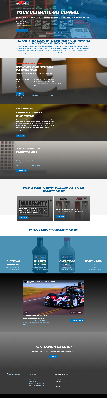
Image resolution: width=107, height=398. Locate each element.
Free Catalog (57, 3)
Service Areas (58, 381)
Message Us (58, 379)
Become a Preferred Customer (53, 50)
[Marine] (27, 163)
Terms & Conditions (59, 388)
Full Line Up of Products (77, 320)
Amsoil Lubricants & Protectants (36, 376)
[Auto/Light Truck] (20, 160)
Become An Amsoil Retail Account (36, 387)
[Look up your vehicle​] (21, 21)
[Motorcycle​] (18, 163)
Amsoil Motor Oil (32, 374)
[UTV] (27, 160)
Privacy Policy (58, 386)
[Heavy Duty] (34, 163)
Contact (75, 3)
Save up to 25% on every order (62, 374)
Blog (80, 3)
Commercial (68, 52)
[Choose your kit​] (20, 23)
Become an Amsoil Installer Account (37, 385)
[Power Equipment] (36, 165)
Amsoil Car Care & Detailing (35, 378)
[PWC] (27, 165)
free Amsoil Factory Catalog (52, 52)
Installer (73, 52)
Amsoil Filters (32, 379)
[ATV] (17, 165)
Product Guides (67, 3)
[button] (39, 3)
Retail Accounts (80, 52)
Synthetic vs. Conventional (27, 50)
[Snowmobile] (34, 160)
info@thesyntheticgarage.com (65, 378)
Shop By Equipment (33, 381)
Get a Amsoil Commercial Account (36, 383)
